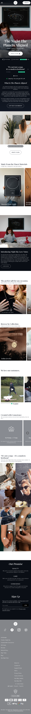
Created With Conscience (7, 642)
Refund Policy (4, 650)
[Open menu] (2, 2)
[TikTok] (5, 629)
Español (21, 686)
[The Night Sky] (15, 624)
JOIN (25, 605)
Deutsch (16, 686)
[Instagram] (18, 629)
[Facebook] (12, 629)
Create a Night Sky (5, 640)
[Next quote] (27, 69)
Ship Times (3, 652)
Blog (2, 655)
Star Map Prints (5, 658)
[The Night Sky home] (15, 3)
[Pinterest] (25, 629)
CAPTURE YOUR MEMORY (15, 105)
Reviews (3, 647)
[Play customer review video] (12, 389)
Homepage (4, 637)
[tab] (8, 146)
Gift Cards (3, 645)
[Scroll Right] (27, 187)
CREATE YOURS (14, 53)
